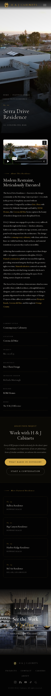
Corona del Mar (17, 125)
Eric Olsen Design (11, 366)
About (25, 676)
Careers (40, 671)
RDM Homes (9, 393)
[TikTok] (31, 682)
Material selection (22, 266)
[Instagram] (15, 682)
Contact (26, 671)
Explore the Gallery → (25, 633)
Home (6, 95)
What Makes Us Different (25, 462)
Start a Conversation (25, 471)
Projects (11, 671)
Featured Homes (21, 95)
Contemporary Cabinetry (15, 327)
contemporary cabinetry (21, 237)
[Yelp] (36, 682)
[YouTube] (25, 682)
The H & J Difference (12, 406)
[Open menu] (44, 5)
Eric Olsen (36, 204)
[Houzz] (20, 682)
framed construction (11, 258)
